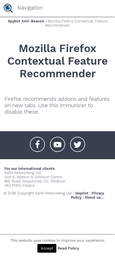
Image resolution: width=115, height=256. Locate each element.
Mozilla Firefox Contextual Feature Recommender (57, 61)
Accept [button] (47, 248)
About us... (94, 197)
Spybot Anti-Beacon (26, 21)
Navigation (30, 7)
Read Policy (68, 248)
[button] (37, 141)
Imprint (81, 193)
